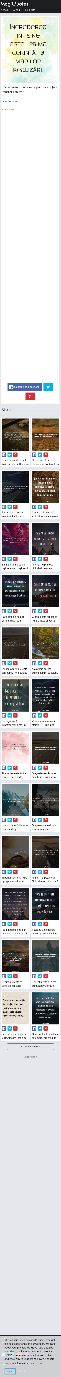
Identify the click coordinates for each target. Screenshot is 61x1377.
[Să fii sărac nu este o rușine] (15, 539)
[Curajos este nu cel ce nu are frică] (45, 591)
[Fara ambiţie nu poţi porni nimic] (15, 591)
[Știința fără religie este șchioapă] (15, 643)
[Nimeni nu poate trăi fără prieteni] (45, 852)
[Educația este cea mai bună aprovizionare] (45, 956)
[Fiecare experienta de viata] (15, 1008)
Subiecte (30, 10)
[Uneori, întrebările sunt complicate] (15, 800)
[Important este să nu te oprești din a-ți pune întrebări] (15, 852)
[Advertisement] (30, 245)
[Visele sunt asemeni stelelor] (45, 695)
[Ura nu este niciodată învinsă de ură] (15, 434)
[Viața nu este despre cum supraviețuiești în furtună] (45, 904)
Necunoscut (10, 101)
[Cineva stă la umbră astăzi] (45, 487)
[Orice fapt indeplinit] (45, 1008)
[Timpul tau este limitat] (15, 748)
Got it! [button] (10, 1371)
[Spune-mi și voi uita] (15, 487)
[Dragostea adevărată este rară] (45, 800)
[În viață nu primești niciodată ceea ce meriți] (45, 539)
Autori (16, 10)
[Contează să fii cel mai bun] (45, 434)
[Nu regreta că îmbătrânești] (15, 695)
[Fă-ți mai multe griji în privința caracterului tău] (15, 904)
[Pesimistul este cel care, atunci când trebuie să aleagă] (15, 956)
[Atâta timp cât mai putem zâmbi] (45, 643)
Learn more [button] (36, 1363)
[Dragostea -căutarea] (45, 748)
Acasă (4, 10)
